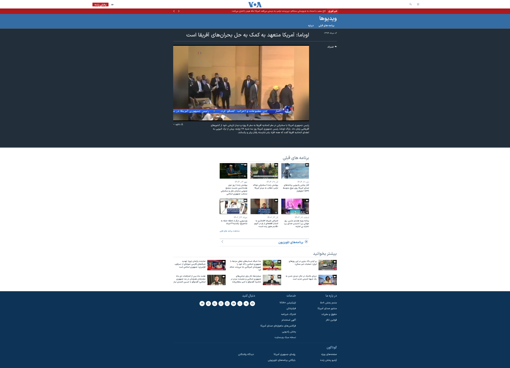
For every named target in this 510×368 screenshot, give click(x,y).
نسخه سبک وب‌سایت (285, 337)
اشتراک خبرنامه (288, 314)
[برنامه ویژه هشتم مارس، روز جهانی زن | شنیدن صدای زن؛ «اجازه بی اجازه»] (295, 206)
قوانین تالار (331, 320)
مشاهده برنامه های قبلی (230, 231)
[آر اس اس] (214, 303)
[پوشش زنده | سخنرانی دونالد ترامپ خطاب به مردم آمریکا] (264, 171)
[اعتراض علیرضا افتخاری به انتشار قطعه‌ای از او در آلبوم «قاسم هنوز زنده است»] (264, 206)
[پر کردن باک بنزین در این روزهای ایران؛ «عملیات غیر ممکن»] (327, 265)
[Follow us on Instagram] (227, 303)
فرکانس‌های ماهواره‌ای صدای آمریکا (278, 326)
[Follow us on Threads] (221, 303)
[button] (178, 11)
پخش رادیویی (289, 332)
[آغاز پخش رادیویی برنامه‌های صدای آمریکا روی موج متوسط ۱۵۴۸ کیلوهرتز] (295, 171)
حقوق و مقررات (329, 314)
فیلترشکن (291, 308)
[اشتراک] (202, 303)
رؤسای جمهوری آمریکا (284, 354)
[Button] (332, 47)
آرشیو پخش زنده (328, 360)
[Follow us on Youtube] (233, 303)
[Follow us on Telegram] (246, 303)
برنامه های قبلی (326, 25)
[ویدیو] (112, 5)
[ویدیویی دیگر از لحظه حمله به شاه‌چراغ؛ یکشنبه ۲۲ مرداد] (233, 206)
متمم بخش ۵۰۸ (328, 303)
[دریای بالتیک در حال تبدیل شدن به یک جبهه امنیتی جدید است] (327, 280)
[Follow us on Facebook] (252, 303)
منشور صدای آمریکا (327, 308)
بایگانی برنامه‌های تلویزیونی (281, 360)
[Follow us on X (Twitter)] (239, 303)
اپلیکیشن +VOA (288, 303)
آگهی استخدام (289, 320)
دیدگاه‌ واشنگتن (246, 354)
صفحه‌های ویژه (329, 354)
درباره (311, 25)
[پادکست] (208, 303)
